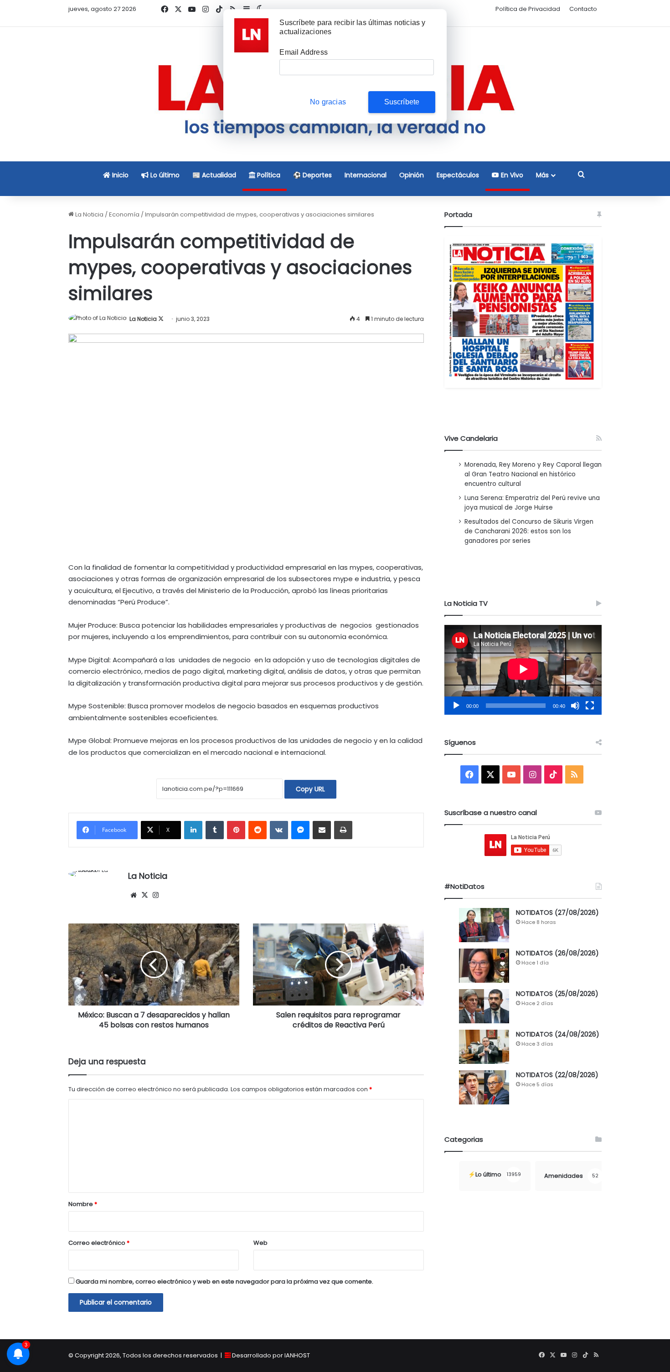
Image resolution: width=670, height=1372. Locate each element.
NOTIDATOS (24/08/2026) (557, 1034)
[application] (523, 670)
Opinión (411, 175)
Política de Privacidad (527, 9)
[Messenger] (300, 830)
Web (260, 1242)
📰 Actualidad (214, 175)
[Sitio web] (133, 895)
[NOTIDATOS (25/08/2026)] (484, 1006)
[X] (144, 895)
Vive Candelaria (471, 438)
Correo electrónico (98, 1242)
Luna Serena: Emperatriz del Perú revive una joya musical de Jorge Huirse (532, 503)
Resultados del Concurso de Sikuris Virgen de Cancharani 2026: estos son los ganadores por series (528, 531)
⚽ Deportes (312, 175)
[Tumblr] (215, 830)
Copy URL (310, 789)
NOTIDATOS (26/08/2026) (557, 953)
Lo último (164, 175)
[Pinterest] (236, 830)
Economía (124, 214)
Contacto (583, 9)
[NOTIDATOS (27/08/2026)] (484, 925)
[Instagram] (155, 895)
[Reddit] (257, 830)
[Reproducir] (456, 705)
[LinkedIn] (193, 830)
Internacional (366, 175)
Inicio (119, 175)
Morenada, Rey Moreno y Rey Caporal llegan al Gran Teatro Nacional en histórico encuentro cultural (533, 474)
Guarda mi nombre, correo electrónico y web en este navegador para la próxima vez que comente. (224, 1281)
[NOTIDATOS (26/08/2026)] (484, 966)
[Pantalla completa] (589, 705)
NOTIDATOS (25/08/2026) (557, 993)
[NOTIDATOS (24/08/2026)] (484, 1047)
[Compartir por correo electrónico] (322, 830)
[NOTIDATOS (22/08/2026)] (484, 1087)
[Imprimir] (343, 830)
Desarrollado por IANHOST (271, 1355)
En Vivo (511, 175)
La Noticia (88, 214)
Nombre (82, 1204)
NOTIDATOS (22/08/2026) (557, 1074)
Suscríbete (402, 102)
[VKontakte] (279, 830)
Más (542, 175)
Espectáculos (458, 175)
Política (267, 175)
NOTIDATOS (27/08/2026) (557, 912)
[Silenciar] (575, 705)
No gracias (328, 102)
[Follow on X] (161, 319)
